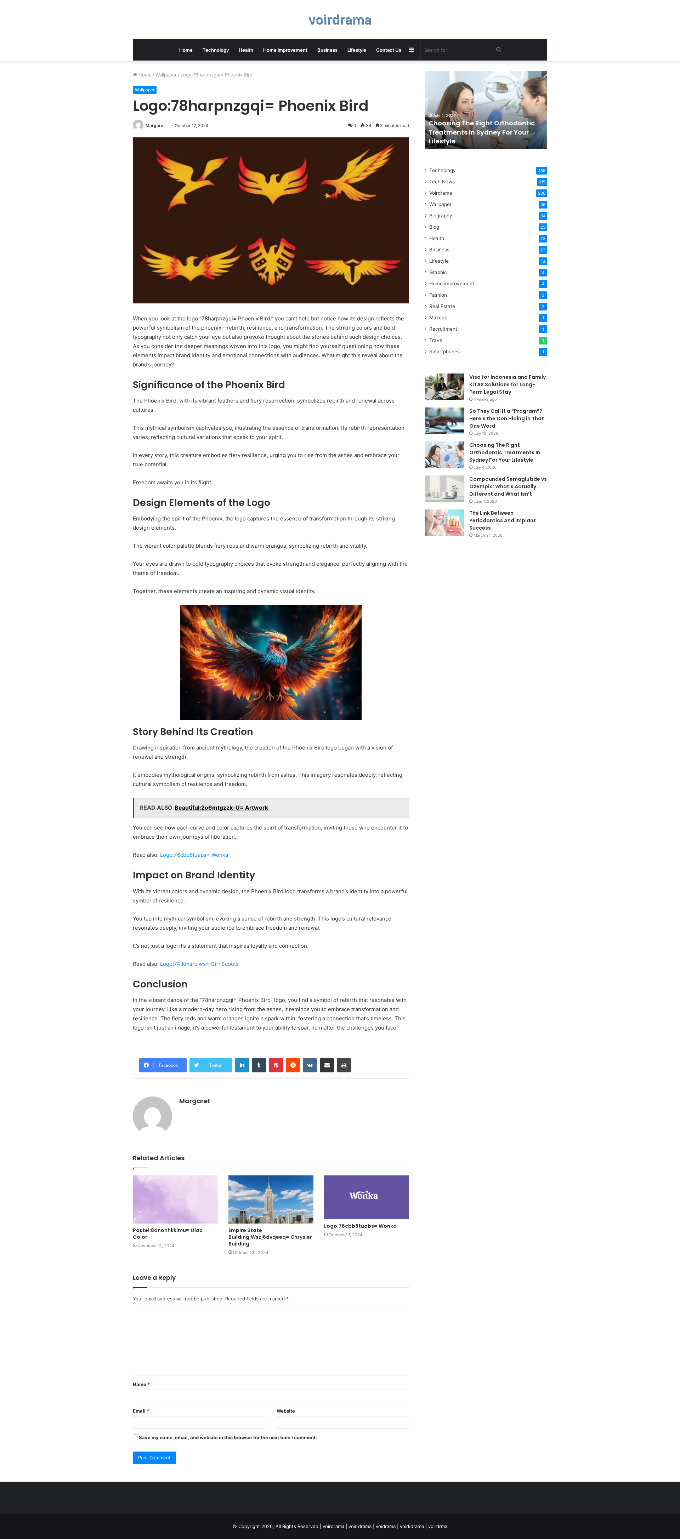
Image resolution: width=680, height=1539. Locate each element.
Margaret (155, 125)
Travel (436, 340)
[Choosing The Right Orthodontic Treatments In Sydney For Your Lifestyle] (444, 454)
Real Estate (442, 306)
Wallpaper (166, 75)
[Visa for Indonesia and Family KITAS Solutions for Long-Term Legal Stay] (444, 387)
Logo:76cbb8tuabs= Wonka (194, 854)
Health (246, 50)
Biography (440, 215)
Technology (216, 50)
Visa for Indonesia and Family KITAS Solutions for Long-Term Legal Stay (507, 384)
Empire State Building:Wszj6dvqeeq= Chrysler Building (270, 1237)
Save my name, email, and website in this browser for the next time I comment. (228, 1437)
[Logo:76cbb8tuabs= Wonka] (366, 1197)
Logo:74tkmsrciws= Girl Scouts (199, 964)
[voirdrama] (340, 19)
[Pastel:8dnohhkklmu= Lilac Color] (175, 1199)
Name (141, 1384)
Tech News (442, 181)
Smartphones (444, 351)
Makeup (438, 317)
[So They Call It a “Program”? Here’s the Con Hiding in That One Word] (444, 420)
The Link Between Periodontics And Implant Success (502, 520)
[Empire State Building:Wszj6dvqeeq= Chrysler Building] (270, 1199)
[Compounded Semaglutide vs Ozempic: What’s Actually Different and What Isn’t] (444, 488)
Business (327, 50)
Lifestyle (356, 50)
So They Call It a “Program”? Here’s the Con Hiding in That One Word (506, 418)
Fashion (438, 295)
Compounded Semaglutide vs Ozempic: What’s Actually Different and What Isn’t (508, 486)
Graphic (438, 272)
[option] (486, 110)
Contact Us (388, 50)
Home (186, 50)
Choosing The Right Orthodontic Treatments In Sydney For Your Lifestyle (482, 132)
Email (141, 1411)
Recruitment (443, 329)
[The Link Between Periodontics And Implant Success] (444, 522)
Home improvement (285, 50)
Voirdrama (440, 193)
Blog (434, 227)
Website (286, 1411)
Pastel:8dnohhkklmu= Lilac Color (168, 1234)
